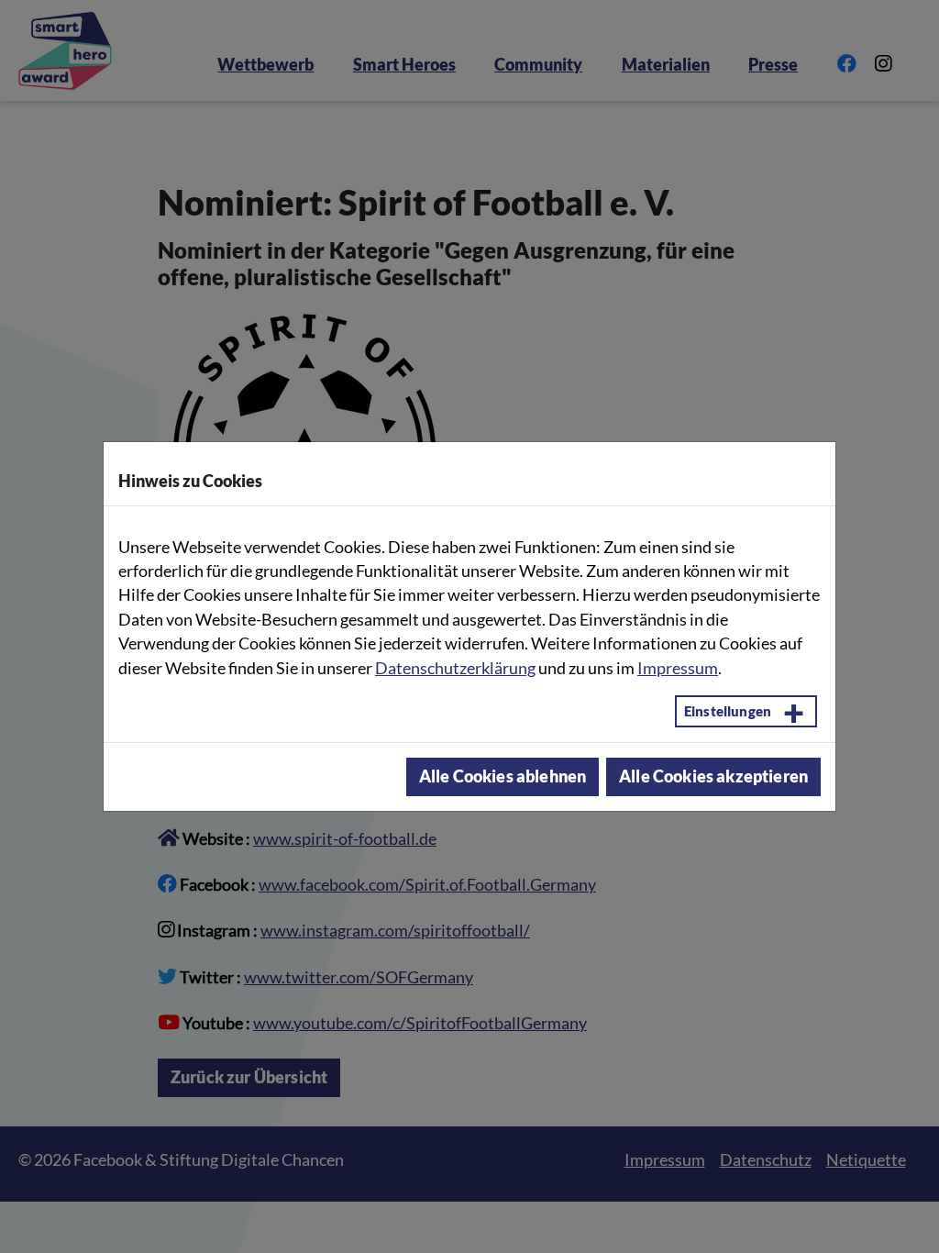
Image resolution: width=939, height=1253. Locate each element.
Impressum (677, 668)
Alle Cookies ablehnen (502, 776)
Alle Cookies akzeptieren (713, 776)
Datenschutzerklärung (455, 668)
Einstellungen (727, 711)
